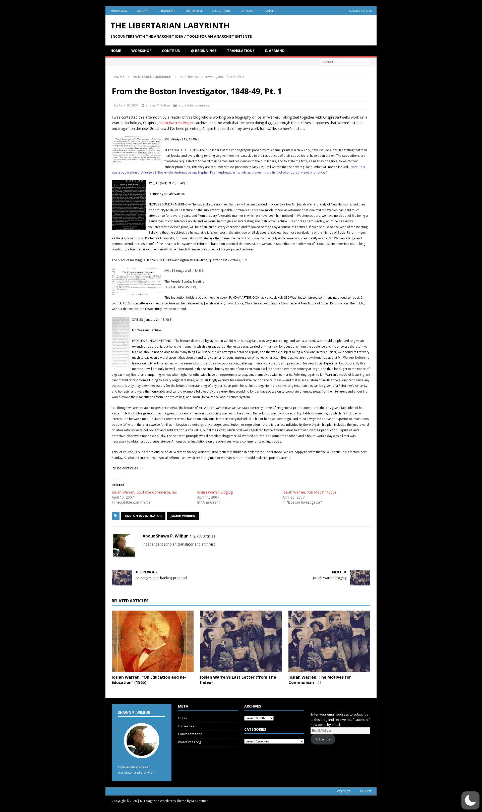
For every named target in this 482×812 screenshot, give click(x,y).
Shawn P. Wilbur (158, 105)
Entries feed (187, 726)
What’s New (118, 11)
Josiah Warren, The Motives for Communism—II (319, 679)
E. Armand (275, 50)
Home (115, 50)
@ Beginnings (204, 50)
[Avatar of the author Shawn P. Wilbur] (142, 753)
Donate (269, 11)
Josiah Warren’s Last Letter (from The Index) (238, 679)
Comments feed (190, 734)
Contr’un (171, 50)
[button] (470, 800)
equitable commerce (194, 105)
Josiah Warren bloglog (215, 492)
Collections (221, 11)
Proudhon (167, 11)
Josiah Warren (183, 516)
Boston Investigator (143, 516)
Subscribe (323, 739)
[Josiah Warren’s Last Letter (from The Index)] (241, 641)
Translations (241, 50)
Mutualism (194, 11)
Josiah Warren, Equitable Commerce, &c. (144, 492)
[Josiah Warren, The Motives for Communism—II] (329, 641)
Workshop (141, 50)
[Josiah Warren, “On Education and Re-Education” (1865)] (153, 641)
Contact (247, 11)
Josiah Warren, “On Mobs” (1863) (309, 492)
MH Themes (199, 801)
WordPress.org (189, 742)
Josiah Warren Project (176, 122)
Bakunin (143, 11)
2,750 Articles (204, 536)
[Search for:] (345, 61)
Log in (182, 718)
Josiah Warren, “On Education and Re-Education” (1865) (149, 679)
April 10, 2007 (128, 105)
